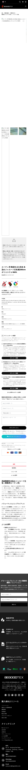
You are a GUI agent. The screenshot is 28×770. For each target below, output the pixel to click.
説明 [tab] (14, 464)
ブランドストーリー (6, 734)
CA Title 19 (11, 300)
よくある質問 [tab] (14, 475)
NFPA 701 (5, 304)
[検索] (20, 2)
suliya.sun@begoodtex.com (13, 766)
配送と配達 (4, 713)
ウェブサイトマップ (6, 738)
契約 (5, 445)
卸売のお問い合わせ (14, 427)
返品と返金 (4, 717)
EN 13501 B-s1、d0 (10, 302)
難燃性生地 (9, 445)
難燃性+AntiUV (5, 323)
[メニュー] (25, 6)
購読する (14, 604)
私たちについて (5, 728)
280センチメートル (6, 308)
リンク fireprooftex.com (7, 740)
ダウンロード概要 (14, 358)
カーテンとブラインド (7, 328)
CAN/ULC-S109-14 (18, 300)
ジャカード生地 (10, 443)
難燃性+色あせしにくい (14, 323)
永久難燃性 (22, 323)
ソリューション (5, 705)
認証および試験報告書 (7, 707)
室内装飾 (7, 446)
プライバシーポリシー (7, 715)
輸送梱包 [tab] (14, 468)
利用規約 (4, 711)
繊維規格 (4, 709)
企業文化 (4, 732)
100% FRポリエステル (7, 319)
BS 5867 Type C (5, 300)
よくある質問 (5, 736)
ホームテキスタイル (16, 445)
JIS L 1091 (17, 302)
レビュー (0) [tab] (14, 471)
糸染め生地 (12, 446)
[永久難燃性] (4, 284)
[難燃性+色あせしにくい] (15, 284)
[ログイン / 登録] (25, 2)
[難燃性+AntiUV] (9, 284)
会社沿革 (4, 730)
